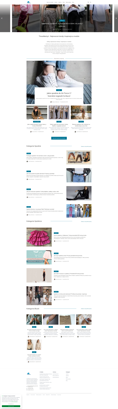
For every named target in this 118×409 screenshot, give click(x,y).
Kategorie (68, 372)
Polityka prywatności (39, 394)
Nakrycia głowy (68, 2)
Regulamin (28, 394)
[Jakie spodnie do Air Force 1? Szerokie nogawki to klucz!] (59, 82)
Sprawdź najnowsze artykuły (59, 138)
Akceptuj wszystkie (11, 406)
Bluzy (73, 2)
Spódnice (60, 2)
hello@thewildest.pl (31, 389)
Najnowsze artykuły (50, 2)
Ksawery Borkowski (56, 377)
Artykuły (41, 372)
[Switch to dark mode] (90, 2)
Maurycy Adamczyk (56, 375)
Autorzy (54, 372)
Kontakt (44, 394)
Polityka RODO (48, 394)
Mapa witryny (59, 394)
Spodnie (55, 2)
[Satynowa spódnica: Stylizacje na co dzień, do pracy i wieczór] (59, 18)
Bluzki (64, 2)
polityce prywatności (14, 401)
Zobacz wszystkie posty (86, 146)
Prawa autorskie (33, 394)
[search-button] (88, 2)
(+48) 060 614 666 (30, 388)
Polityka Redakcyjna (53, 394)
